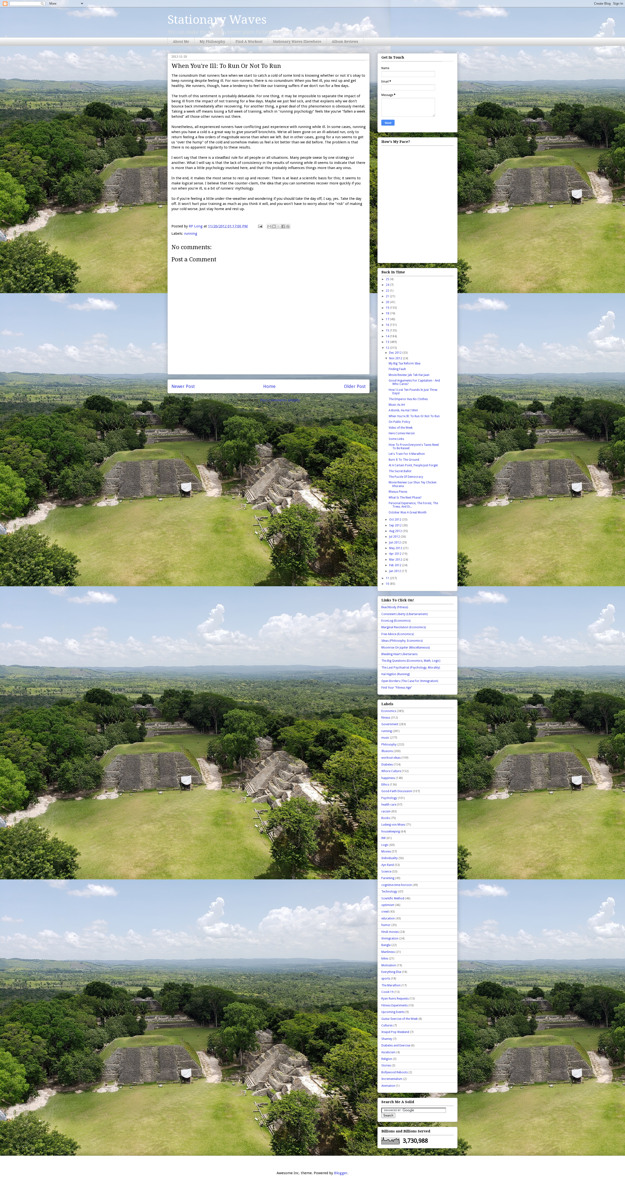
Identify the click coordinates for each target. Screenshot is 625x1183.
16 (388, 325)
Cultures (387, 1025)
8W (383, 838)
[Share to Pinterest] (287, 226)
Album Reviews (345, 41)
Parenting (387, 878)
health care (388, 804)
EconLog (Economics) (395, 620)
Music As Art (397, 404)
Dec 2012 (395, 352)
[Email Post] (259, 226)
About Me (181, 41)
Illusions (387, 751)
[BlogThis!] (273, 226)
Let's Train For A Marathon (407, 454)
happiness (388, 778)
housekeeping (390, 831)
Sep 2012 (395, 525)
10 (388, 584)
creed (385, 911)
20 (388, 302)
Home (269, 386)
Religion (386, 1059)
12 (388, 348)
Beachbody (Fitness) (394, 607)
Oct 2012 (395, 519)
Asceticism (388, 1052)
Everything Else (391, 972)
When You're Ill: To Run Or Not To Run (414, 416)
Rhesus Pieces (398, 491)
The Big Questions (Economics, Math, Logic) (410, 660)
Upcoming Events (393, 1012)
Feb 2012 (395, 565)
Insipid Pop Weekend (395, 1032)
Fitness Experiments (394, 1005)
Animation (388, 1085)
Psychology (389, 798)
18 (388, 313)
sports (385, 978)
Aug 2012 (396, 531)
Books (385, 818)
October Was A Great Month (408, 512)
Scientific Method (392, 898)
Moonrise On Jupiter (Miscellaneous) (405, 647)
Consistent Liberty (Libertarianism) (404, 614)
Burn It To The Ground (404, 459)
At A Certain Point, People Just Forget (413, 465)
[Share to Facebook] (283, 226)
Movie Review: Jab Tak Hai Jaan (409, 375)
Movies (386, 851)
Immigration (389, 938)
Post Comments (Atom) (280, 400)
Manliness (388, 952)
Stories (386, 1065)
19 (388, 307)
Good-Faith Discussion (396, 791)
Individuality (389, 858)
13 (388, 342)
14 (388, 336)
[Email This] (269, 226)
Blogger (340, 1173)
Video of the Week (401, 427)
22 (388, 290)
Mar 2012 (396, 559)
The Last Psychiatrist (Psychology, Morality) (410, 667)
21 (388, 296)
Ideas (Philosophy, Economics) (402, 640)
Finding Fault (397, 369)
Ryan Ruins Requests (395, 998)
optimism (387, 905)
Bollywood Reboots (394, 1072)
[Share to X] (278, 226)
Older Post (355, 386)
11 (388, 578)
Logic (385, 845)
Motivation (388, 965)
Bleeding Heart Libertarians (399, 654)
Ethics (385, 784)
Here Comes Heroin (402, 433)
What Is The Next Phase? (405, 497)
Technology (389, 891)
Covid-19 (387, 992)
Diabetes (387, 764)
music (385, 737)
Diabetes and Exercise (395, 1045)
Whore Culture (391, 771)
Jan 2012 (395, 571)
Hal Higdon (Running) (395, 674)
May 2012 (396, 548)
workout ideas (391, 757)
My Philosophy (212, 41)
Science (386, 871)
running (190, 233)
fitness (385, 717)
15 (388, 330)
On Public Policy (399, 422)
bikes (384, 958)
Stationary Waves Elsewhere (297, 41)
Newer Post (183, 386)
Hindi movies (390, 932)
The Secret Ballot (400, 471)
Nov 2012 (396, 358)
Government (389, 724)
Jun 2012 (395, 542)
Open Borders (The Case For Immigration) (409, 681)
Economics (388, 711)
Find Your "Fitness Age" (396, 687)
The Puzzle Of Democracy (406, 477)
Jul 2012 (395, 536)
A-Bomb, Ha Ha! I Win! (403, 410)
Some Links (396, 439)
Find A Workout (249, 41)
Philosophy (388, 744)
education (388, 918)
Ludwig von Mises (393, 824)
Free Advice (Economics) (397, 634)
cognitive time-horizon (396, 885)
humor (386, 925)
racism (386, 811)
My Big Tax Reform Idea (404, 363)
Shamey (386, 1039)
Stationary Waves (217, 20)
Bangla (386, 945)
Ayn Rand (387, 865)
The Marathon (391, 985)
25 (388, 279)
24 (388, 285)
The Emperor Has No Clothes (408, 399)
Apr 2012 (395, 553)
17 (388, 319)
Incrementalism (391, 1079)
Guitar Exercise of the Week (399, 1019)
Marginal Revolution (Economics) (403, 627)
